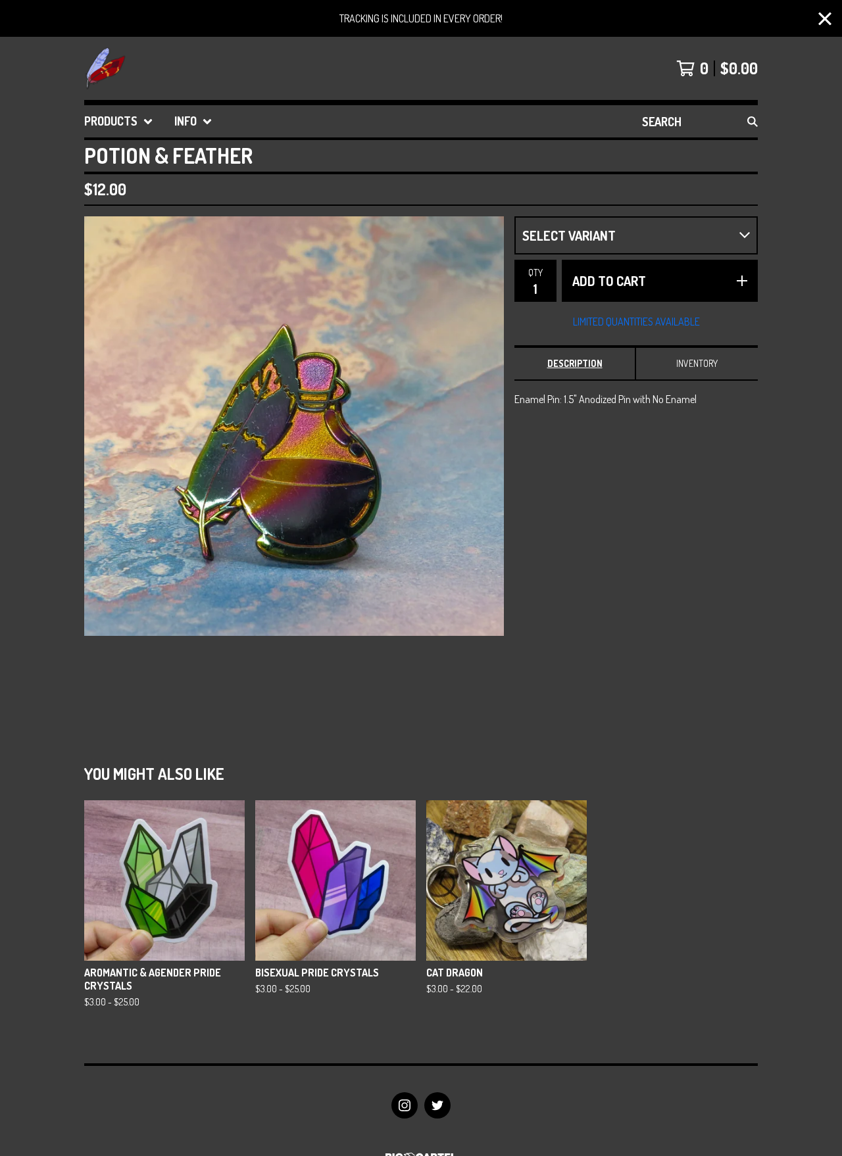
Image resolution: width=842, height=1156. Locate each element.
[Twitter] (437, 1105)
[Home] (105, 68)
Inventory (697, 363)
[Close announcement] (824, 19)
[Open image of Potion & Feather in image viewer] (294, 426)
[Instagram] (404, 1105)
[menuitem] (118, 121)
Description (575, 363)
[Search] (752, 121)
